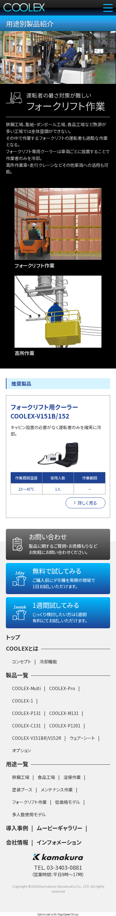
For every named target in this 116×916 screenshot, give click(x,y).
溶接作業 (72, 777)
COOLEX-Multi (26, 688)
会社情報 (17, 842)
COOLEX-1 (22, 701)
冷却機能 (48, 661)
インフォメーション (59, 842)
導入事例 (17, 828)
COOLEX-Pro (62, 688)
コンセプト (21, 661)
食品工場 (46, 777)
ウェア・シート (82, 738)
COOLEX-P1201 (64, 725)
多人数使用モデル (29, 814)
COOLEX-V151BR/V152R (36, 738)
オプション (21, 750)
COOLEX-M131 (64, 713)
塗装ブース (22, 789)
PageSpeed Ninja (68, 914)
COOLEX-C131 (26, 725)
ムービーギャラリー (59, 828)
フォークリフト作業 (29, 802)
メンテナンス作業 (57, 789)
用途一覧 (17, 764)
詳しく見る (87, 503)
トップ (13, 637)
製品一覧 (17, 675)
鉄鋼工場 (20, 777)
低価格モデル (67, 802)
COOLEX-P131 (26, 713)
